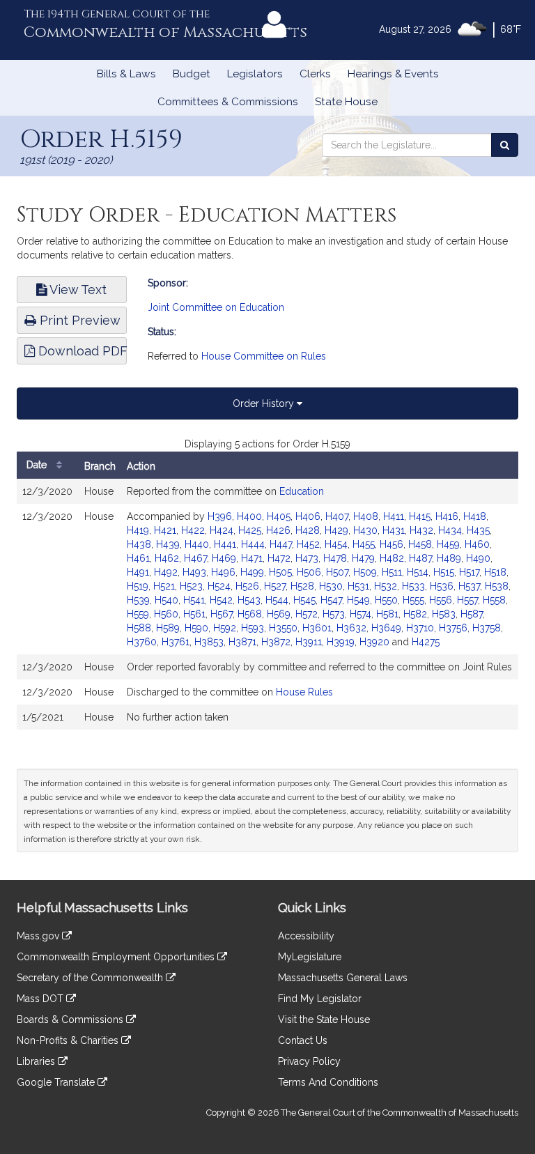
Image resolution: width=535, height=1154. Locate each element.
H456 (391, 544)
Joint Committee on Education (216, 307)
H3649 (386, 627)
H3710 (420, 627)
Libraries (37, 1061)
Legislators (255, 74)
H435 (478, 530)
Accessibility (306, 935)
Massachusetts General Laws (343, 977)
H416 (446, 516)
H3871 (242, 641)
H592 (224, 627)
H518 (495, 572)
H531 (358, 586)
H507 (337, 572)
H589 (168, 627)
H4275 (426, 641)
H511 (392, 572)
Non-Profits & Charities (69, 1040)
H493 (194, 572)
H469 (224, 558)
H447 (281, 544)
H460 (477, 544)
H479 (363, 558)
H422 (193, 530)
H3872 (275, 641)
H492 (166, 572)
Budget (191, 74)
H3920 (374, 641)
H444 (253, 544)
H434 (450, 530)
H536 (441, 586)
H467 (195, 558)
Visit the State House (324, 1019)
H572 (306, 614)
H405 (278, 516)
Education (301, 491)
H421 (165, 530)
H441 (225, 544)
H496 (223, 572)
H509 (365, 572)
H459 (448, 544)
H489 (449, 558)
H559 (138, 614)
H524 (219, 586)
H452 (308, 544)
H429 (336, 530)
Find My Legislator (320, 998)
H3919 (341, 641)
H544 (276, 600)
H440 (197, 544)
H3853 (209, 641)
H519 (137, 586)
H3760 (142, 641)
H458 (420, 544)
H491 (138, 572)
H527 (275, 586)
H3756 (453, 627)
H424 (221, 530)
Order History (265, 403)
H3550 (283, 627)
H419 (138, 530)
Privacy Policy (309, 1061)
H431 (393, 530)
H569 (278, 614)
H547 (331, 600)
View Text (77, 289)
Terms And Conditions (328, 1082)
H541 (194, 600)
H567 (221, 614)
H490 (478, 558)
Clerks (315, 74)
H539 (138, 600)
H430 (365, 530)
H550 (386, 600)
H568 (250, 614)
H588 (139, 627)
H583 (444, 614)
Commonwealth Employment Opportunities (117, 956)
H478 (335, 558)
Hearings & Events (393, 74)
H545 (304, 600)
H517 (469, 572)
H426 (278, 530)
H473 (306, 558)
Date (37, 464)
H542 (221, 600)
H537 (469, 586)
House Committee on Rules (263, 356)
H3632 (351, 627)
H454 (336, 544)
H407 (336, 516)
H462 (167, 558)
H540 (166, 600)
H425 (249, 530)
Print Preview (78, 320)
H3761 (175, 641)
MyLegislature (309, 956)
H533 (413, 586)
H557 (467, 600)
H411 (393, 516)
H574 (360, 614)
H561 (194, 614)
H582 (415, 614)
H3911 (308, 641)
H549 (358, 600)
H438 (139, 544)
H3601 (317, 627)
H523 (191, 586)
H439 (168, 544)
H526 (247, 586)
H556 (440, 600)
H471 (252, 558)
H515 (443, 572)
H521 (164, 586)
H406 (307, 516)
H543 (249, 600)
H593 (252, 627)
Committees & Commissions (227, 101)
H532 (385, 586)
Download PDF (81, 351)
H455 (363, 544)
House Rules (304, 692)
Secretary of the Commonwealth (91, 977)
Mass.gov (39, 935)
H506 (309, 572)
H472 (279, 558)
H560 (166, 614)
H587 (471, 614)
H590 (196, 627)
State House (346, 101)
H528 (302, 586)
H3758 (486, 627)
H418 (474, 516)
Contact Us (302, 1040)
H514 (417, 572)
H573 (334, 614)
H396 (220, 516)
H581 (387, 614)
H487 (420, 558)
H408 (365, 516)
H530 (331, 586)
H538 (497, 586)
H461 (138, 558)
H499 (252, 572)
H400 (249, 516)
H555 (413, 600)
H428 (307, 530)
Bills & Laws (126, 74)
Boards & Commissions (71, 1019)
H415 (420, 516)
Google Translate (57, 1082)
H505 (280, 572)
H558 (494, 600)
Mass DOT (41, 998)
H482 (392, 558)
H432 (421, 530)
